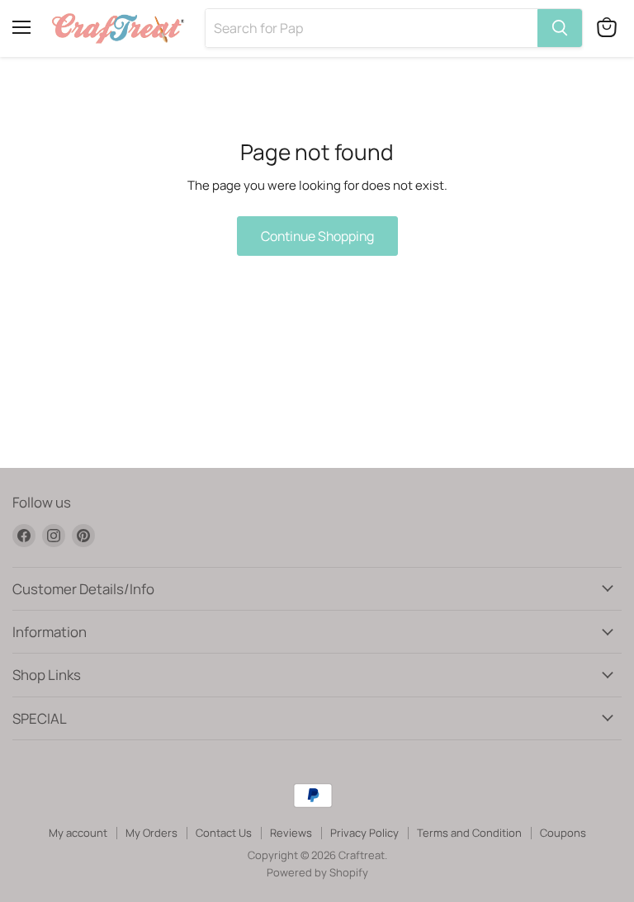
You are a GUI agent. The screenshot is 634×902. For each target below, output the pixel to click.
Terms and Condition (469, 832)
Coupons (563, 832)
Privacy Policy (364, 832)
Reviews (291, 832)
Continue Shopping (317, 236)
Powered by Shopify (317, 872)
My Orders (151, 832)
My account (78, 832)
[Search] (559, 28)
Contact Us (224, 832)
